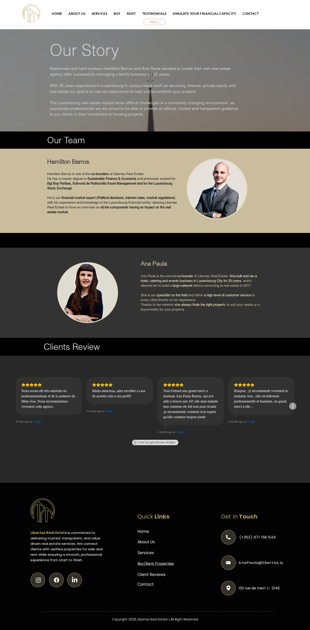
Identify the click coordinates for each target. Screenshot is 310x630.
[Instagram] (38, 580)
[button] (154, 22)
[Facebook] (56, 580)
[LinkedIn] (74, 580)
